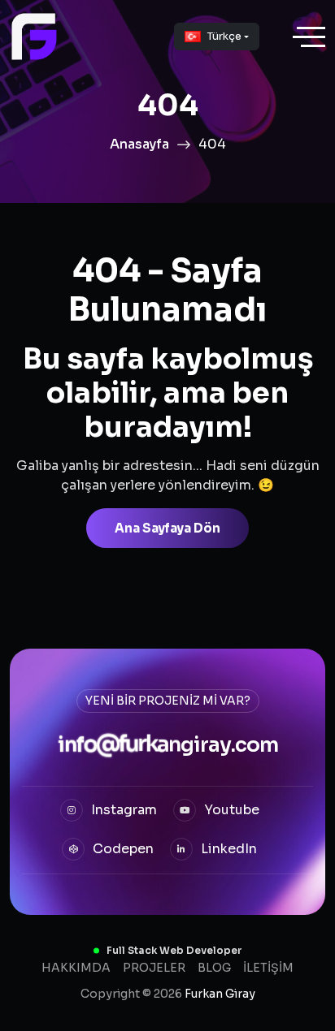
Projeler (154, 967)
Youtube (230, 808)
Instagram (122, 808)
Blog (214, 967)
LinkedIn (227, 847)
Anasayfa (139, 144)
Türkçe (224, 36)
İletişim (268, 967)
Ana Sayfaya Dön (167, 528)
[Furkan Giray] (34, 36)
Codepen (121, 847)
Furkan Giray (220, 993)
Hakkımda (76, 967)
